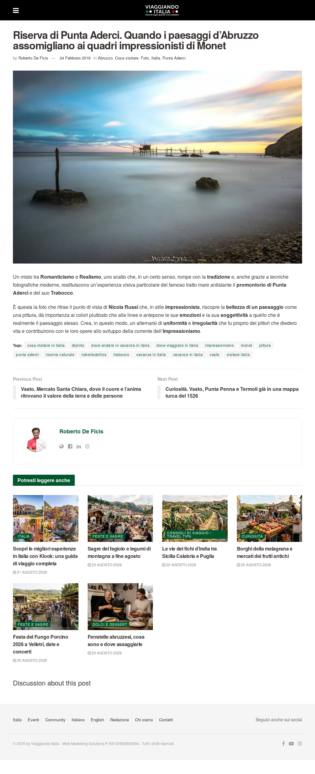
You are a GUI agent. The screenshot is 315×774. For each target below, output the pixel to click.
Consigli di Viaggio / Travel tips (189, 534)
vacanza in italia (151, 354)
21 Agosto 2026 (31, 572)
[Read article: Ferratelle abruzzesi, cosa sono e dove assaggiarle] (120, 606)
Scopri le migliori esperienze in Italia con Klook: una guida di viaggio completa (45, 556)
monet (246, 345)
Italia (155, 58)
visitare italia (238, 354)
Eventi (33, 720)
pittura (265, 345)
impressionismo (219, 345)
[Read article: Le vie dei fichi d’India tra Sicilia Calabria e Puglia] (195, 518)
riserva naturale (60, 354)
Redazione (119, 720)
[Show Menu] (16, 10)
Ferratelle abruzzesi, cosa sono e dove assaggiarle (116, 640)
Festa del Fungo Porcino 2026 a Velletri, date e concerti (40, 644)
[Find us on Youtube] (291, 743)
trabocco (121, 354)
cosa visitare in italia (46, 345)
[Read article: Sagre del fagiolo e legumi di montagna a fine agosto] (120, 518)
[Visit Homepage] (162, 10)
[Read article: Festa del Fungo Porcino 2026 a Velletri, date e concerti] (45, 606)
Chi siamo (144, 720)
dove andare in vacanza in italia (120, 345)
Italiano (78, 720)
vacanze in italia (188, 354)
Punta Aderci (173, 58)
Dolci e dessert (110, 624)
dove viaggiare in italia (177, 345)
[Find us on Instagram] (300, 743)
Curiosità (252, 536)
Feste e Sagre (108, 536)
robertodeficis (94, 354)
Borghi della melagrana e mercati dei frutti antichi (265, 552)
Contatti (166, 720)
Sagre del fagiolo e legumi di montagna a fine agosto (119, 552)
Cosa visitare (126, 58)
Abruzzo (105, 58)
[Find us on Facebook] (283, 743)
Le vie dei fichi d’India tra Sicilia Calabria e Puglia (189, 552)
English (97, 720)
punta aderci (27, 354)
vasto (215, 354)
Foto (145, 58)
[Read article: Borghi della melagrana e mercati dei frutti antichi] (269, 518)
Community (55, 720)
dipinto (78, 345)
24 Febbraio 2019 (75, 58)
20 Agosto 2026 (106, 564)
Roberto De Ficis (33, 58)
